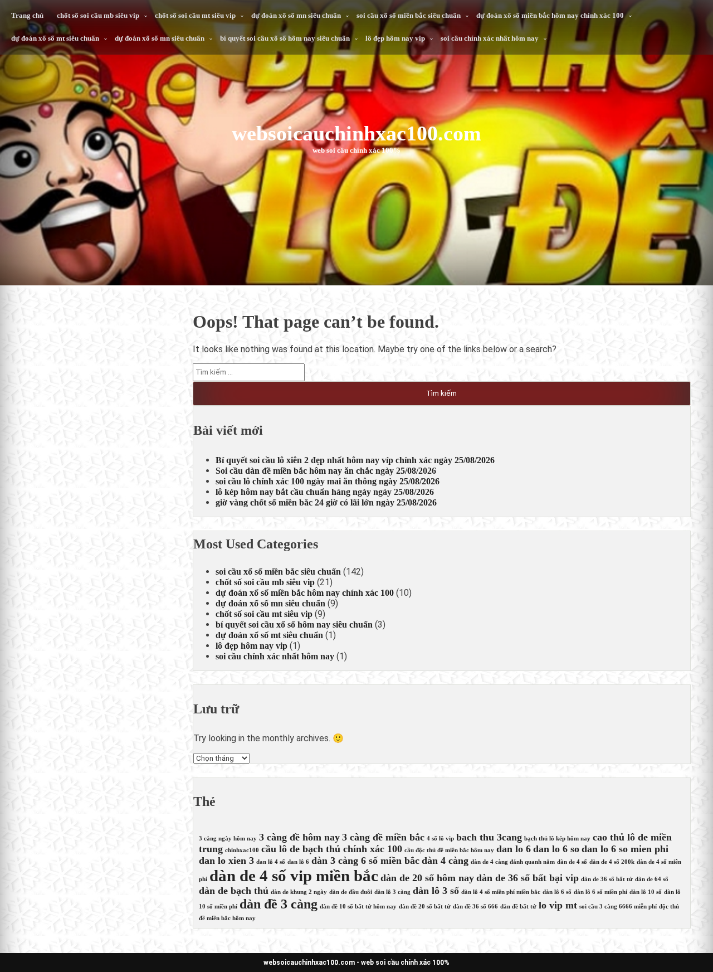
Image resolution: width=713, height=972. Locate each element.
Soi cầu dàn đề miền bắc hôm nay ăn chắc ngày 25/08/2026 (326, 470)
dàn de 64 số (651, 879)
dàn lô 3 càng (392, 892)
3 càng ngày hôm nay (228, 838)
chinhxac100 (242, 850)
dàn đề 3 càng (279, 904)
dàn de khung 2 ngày (299, 892)
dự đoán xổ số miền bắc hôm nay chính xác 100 (550, 15)
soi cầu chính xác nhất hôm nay (490, 38)
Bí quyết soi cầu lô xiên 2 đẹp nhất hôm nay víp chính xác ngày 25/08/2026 (355, 460)
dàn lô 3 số (436, 890)
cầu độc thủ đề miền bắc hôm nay (449, 850)
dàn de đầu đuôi (350, 892)
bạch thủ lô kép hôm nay (557, 838)
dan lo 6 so (556, 848)
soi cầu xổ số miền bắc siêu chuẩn (408, 15)
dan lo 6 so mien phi (625, 848)
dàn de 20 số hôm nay (427, 877)
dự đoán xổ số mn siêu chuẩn (296, 15)
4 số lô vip (440, 838)
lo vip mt (558, 905)
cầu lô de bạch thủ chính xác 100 (331, 848)
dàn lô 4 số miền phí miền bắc (500, 892)
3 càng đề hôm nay (299, 837)
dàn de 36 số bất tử (607, 879)
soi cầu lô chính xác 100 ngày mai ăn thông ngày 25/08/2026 (327, 481)
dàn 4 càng (445, 860)
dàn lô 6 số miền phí (600, 892)
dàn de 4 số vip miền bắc (293, 875)
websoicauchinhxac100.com (356, 133)
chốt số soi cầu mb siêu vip (98, 15)
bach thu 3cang (489, 837)
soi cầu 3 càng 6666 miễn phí (618, 906)
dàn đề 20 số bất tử (425, 906)
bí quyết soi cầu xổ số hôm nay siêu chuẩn (285, 38)
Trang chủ (27, 15)
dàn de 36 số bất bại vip (527, 877)
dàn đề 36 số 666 (475, 906)
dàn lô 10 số (645, 892)
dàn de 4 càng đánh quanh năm (513, 862)
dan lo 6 (513, 848)
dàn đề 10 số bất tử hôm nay (358, 906)
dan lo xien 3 (226, 860)
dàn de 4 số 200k (611, 862)
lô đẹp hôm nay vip (395, 38)
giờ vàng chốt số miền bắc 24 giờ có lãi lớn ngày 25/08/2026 (326, 502)
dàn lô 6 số (557, 892)
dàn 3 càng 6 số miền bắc (365, 860)
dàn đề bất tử (518, 906)
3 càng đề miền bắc (383, 837)
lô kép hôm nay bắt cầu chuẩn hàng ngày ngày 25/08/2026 (325, 492)
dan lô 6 (298, 862)
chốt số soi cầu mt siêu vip (195, 15)
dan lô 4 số (270, 862)
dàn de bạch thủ (233, 890)
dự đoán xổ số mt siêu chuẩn (55, 38)
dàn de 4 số (572, 862)
